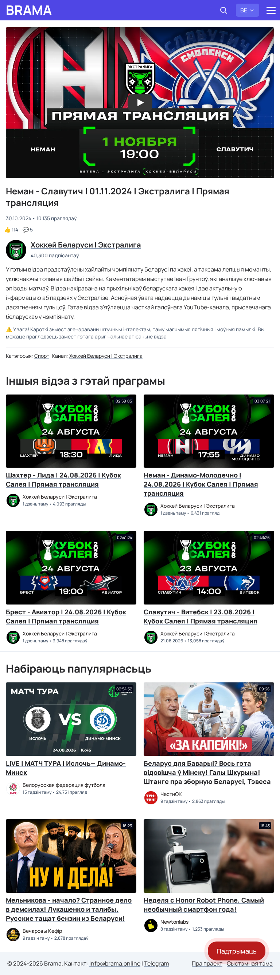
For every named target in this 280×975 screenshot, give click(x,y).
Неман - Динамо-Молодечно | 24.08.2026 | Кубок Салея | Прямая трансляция (201, 484)
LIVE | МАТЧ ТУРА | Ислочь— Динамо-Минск (66, 768)
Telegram (156, 963)
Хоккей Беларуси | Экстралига (106, 355)
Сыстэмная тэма (250, 963)
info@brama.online (114, 963)
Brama (29, 10)
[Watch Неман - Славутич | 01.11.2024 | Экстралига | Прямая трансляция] (140, 102)
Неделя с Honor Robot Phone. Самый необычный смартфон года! (204, 904)
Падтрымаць (237, 951)
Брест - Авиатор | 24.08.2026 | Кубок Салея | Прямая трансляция (66, 616)
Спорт (41, 355)
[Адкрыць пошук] (223, 10)
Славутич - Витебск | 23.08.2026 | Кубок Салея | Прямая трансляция (200, 616)
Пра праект (207, 963)
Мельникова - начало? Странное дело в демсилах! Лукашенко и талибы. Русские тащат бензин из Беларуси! (69, 909)
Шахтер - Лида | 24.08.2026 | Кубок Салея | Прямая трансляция (63, 479)
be (243, 10)
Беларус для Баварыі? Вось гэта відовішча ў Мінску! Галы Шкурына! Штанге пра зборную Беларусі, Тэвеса (207, 772)
